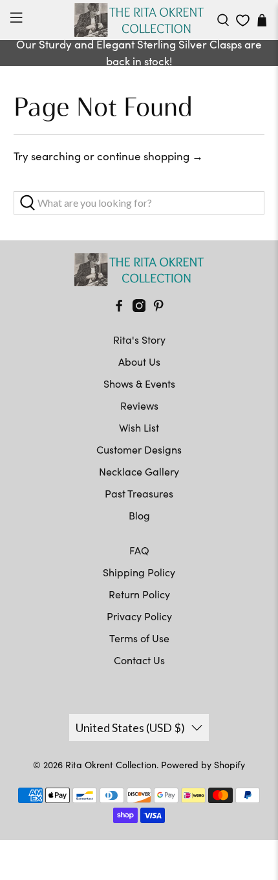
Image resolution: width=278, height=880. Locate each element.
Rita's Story (139, 339)
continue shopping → (150, 156)
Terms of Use (139, 638)
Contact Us (139, 660)
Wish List (139, 427)
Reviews (139, 405)
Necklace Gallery (139, 471)
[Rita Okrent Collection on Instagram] (139, 308)
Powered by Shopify (203, 765)
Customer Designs (139, 449)
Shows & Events (139, 383)
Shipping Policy (139, 572)
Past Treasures (139, 493)
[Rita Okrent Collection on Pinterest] (158, 308)
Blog (139, 515)
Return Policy (139, 594)
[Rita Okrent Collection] (139, 20)
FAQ (139, 550)
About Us (139, 361)
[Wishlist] (242, 20)
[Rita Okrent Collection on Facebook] (118, 308)
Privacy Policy (139, 616)
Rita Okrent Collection (110, 765)
